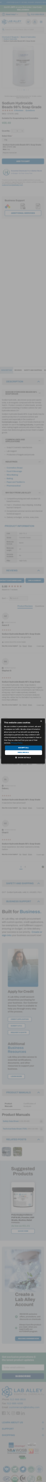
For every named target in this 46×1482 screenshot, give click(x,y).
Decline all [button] (23, 752)
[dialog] (23, 741)
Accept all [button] (23, 748)
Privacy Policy (17, 743)
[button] (23, 757)
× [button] (41, 721)
